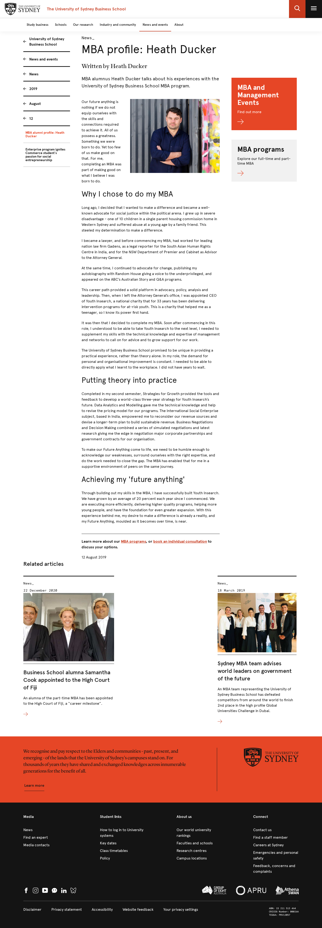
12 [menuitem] (31, 118)
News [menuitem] (33, 74)
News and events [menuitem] (43, 59)
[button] (297, 9)
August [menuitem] (35, 103)
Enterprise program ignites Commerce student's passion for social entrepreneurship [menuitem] (45, 154)
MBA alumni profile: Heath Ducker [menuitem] (44, 134)
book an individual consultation (180, 541)
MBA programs (133, 541)
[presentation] (68, 646)
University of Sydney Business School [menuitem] (46, 42)
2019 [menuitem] (33, 88)
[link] (46, 830)
